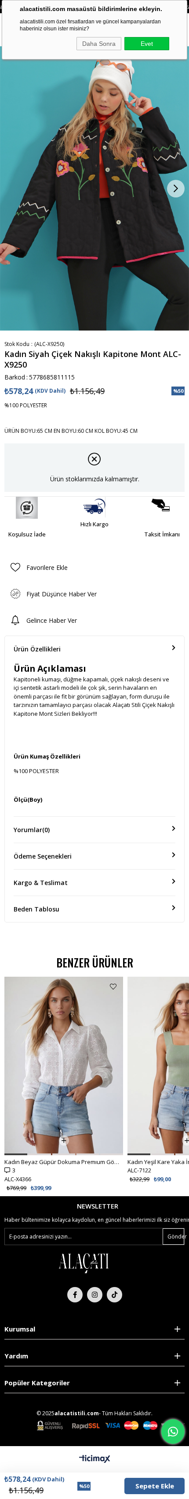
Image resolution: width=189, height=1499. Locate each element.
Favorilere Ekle (113, 986)
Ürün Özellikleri (37, 649)
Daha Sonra (99, 43)
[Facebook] (75, 1294)
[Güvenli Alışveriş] (111, 1426)
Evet (147, 43)
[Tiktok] (114, 1294)
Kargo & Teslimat (41, 882)
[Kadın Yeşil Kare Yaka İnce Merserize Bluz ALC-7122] (63, 1066)
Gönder (175, 1236)
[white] (83, 1263)
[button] (15, 1154)
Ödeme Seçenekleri (43, 856)
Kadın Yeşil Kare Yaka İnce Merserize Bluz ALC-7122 (63, 1162)
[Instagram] (94, 1294)
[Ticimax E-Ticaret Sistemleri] (94, 1459)
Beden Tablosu (36, 909)
